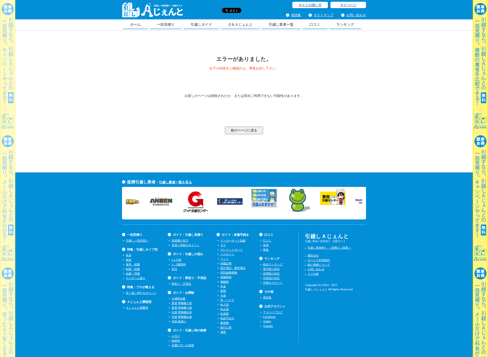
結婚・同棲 (133, 273)
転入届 (224, 304)
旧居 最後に (179, 321)
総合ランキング (273, 264)
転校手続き (227, 318)
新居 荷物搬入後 (182, 307)
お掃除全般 (179, 298)
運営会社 (313, 255)
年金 (223, 286)
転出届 (224, 309)
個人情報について (319, 264)
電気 (223, 332)
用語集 (296, 15)
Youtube (268, 326)
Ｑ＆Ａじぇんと (240, 24)
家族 (128, 259)
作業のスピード (273, 282)
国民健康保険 (228, 272)
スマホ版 (313, 273)
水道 (223, 295)
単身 (128, 255)
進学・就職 (133, 264)
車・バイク (227, 300)
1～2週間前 (179, 264)
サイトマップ (323, 15)
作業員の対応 (271, 278)
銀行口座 (226, 327)
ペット (224, 258)
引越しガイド (201, 24)
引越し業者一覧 (281, 24)
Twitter (267, 321)
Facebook (269, 316)
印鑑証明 (226, 263)
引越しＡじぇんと (152, 12)
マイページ (348, 5)
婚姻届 (224, 281)
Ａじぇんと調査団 (137, 307)
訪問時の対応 (271, 273)
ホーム (135, 24)
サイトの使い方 (310, 5)
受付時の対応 (271, 269)
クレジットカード (231, 249)
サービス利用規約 (319, 260)
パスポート (227, 254)
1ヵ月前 (176, 259)
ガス (223, 245)
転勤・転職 (133, 269)
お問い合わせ (356, 15)
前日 (174, 269)
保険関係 (226, 277)
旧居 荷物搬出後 (182, 316)
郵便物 (224, 322)
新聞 (223, 290)
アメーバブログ (273, 312)
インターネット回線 (233, 240)
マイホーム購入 (135, 278)
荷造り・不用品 (181, 283)
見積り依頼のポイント (186, 245)
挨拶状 (176, 340)
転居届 (224, 313)
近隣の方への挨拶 (183, 345)
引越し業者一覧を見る (175, 182)
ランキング (345, 24)
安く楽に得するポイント (141, 292)
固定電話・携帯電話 (233, 268)
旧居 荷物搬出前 (182, 312)
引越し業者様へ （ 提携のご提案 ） (330, 247)
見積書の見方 (180, 240)
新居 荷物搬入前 (182, 303)
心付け (176, 336)
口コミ (315, 24)
